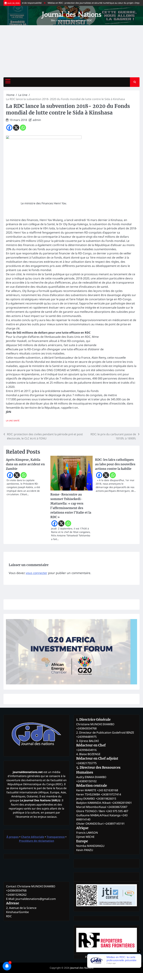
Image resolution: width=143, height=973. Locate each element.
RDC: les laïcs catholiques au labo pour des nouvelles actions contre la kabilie (115, 464)
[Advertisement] (71, 51)
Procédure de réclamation (36, 841)
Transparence (56, 837)
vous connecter (36, 573)
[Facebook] (9, 128)
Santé (16, 420)
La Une (9, 420)
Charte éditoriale (32, 837)
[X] (16, 128)
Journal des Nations (71, 14)
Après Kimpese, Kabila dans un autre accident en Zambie (25, 464)
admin (37, 120)
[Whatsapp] (23, 128)
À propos (12, 837)
